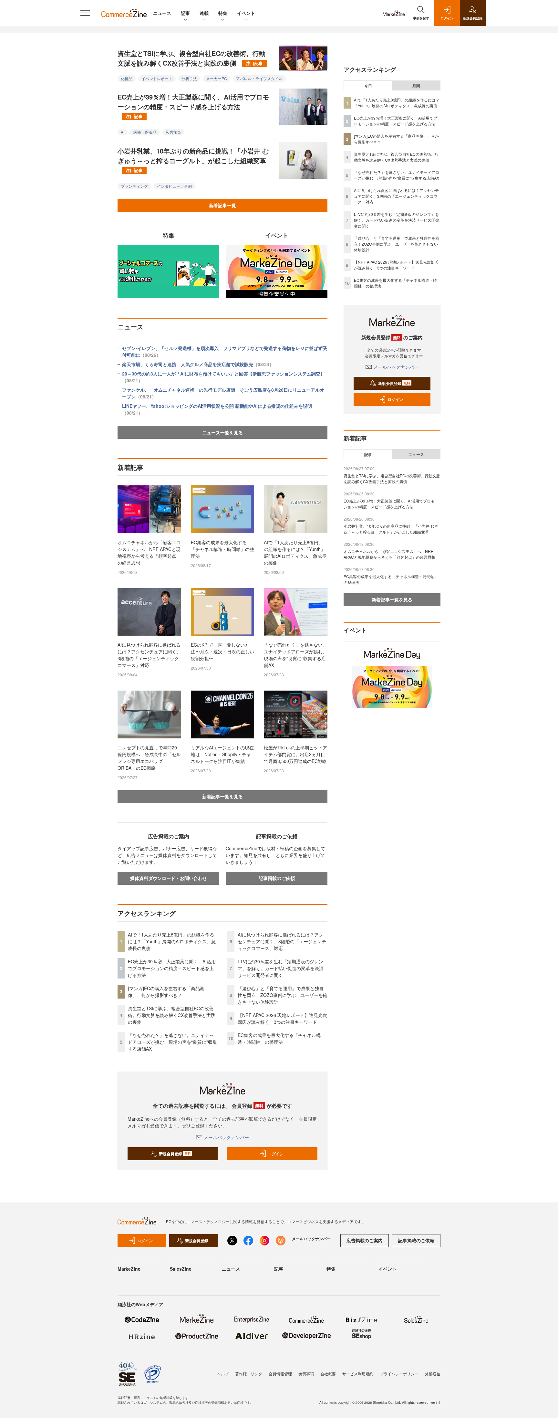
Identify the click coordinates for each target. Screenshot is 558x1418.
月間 (416, 86)
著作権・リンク (248, 1373)
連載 (204, 13)
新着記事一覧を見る (222, 796)
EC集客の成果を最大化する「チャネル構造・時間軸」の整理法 (222, 549)
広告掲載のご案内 (364, 1240)
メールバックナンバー (226, 1137)
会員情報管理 (280, 1373)
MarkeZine (129, 1268)
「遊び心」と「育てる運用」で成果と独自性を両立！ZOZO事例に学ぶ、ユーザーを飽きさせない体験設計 (282, 995)
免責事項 (306, 1373)
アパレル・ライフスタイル (259, 78)
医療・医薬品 (145, 132)
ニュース (162, 13)
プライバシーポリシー (399, 1373)
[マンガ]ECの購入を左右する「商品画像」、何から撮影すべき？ (166, 991)
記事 (185, 13)
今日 (368, 86)
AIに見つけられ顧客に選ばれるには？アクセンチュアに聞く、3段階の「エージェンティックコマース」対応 (149, 654)
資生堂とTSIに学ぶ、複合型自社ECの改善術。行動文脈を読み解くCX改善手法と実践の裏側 (191, 58)
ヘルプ (223, 1373)
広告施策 (173, 132)
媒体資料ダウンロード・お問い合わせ (168, 878)
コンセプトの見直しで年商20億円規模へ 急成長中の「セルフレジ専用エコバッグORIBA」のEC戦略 (149, 757)
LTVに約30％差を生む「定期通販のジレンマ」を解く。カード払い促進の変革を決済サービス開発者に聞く (281, 968)
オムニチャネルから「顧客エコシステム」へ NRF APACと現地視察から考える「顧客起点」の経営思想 (149, 552)
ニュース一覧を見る (222, 432)
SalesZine (180, 1268)
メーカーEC (216, 78)
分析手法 (189, 78)
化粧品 (126, 78)
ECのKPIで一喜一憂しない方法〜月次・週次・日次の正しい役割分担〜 (222, 651)
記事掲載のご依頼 (277, 878)
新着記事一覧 (222, 205)
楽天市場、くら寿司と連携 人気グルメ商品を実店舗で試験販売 (198, 364)
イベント (246, 13)
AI (122, 132)
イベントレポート (156, 78)
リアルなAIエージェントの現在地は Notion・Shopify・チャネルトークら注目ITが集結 (222, 754)
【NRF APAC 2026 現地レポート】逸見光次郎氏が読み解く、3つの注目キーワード (282, 1018)
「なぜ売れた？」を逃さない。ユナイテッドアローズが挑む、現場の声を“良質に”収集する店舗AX (295, 654)
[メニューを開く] (85, 13)
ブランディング (134, 186)
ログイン (276, 1154)
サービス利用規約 (357, 1373)
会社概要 (328, 1373)
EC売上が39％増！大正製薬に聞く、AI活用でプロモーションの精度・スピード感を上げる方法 (193, 105)
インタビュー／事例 (174, 186)
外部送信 (432, 1373)
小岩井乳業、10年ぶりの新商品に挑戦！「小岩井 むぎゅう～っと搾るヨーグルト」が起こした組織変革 (193, 159)
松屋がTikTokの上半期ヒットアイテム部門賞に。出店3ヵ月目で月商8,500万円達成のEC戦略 (295, 754)
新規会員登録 (175, 1154)
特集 (222, 13)
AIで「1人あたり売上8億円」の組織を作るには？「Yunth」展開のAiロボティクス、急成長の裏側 (295, 552)
